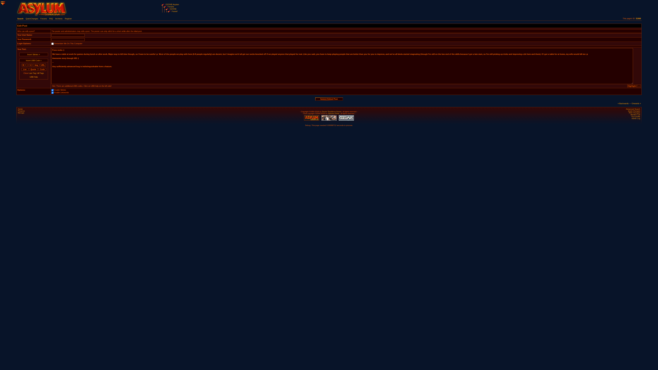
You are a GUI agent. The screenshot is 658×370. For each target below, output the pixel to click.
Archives (59, 19)
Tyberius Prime (333, 113)
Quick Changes (634, 111)
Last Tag (32, 73)
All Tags (40, 73)
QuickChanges (32, 19)
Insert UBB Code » (33, 60)
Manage (21, 113)
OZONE (173, 9)
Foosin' (175, 11)
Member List (635, 115)
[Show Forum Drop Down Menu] (2, 2)
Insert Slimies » (33, 54)
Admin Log (636, 118)
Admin (20, 109)
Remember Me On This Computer (68, 43)
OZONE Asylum (172, 4)
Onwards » (636, 103)
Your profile (635, 117)
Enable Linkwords (61, 92)
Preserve (21, 111)
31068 (638, 18)
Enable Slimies (60, 90)
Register (68, 19)
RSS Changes (634, 113)
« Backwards (623, 103)
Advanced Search (633, 109)
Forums (171, 7)
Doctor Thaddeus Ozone (332, 112)
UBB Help (34, 77)
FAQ (51, 19)
